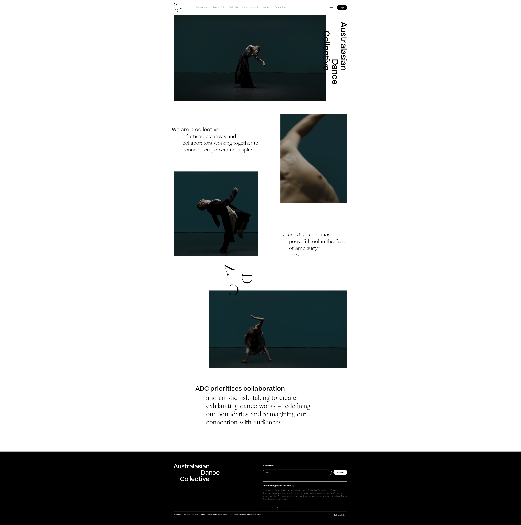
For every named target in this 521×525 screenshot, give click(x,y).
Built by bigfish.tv (340, 514)
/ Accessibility (223, 514)
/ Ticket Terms (211, 514)
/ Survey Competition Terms (250, 514)
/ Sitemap (234, 514)
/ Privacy (194, 514)
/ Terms (202, 514)
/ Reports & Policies (182, 514)
